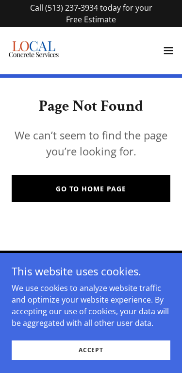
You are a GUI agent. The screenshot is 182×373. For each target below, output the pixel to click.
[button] (168, 50)
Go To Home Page (91, 188)
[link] (34, 50)
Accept (91, 350)
